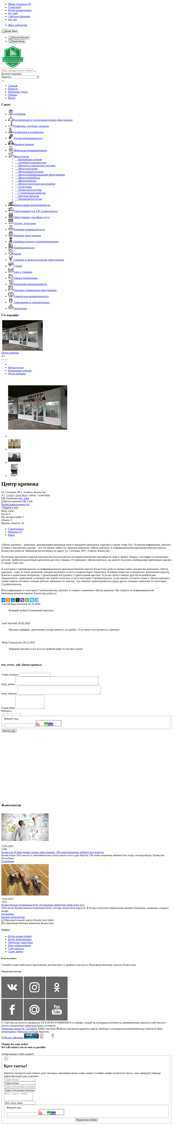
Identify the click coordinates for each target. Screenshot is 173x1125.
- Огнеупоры (23, 186)
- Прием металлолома (28, 189)
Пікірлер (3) (15, 531)
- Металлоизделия (26, 168)
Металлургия (21, 156)
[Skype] (32, 600)
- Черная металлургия (28, 199)
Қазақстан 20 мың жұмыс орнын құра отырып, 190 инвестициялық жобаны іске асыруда (52, 852)
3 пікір (10, 495)
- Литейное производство (30, 162)
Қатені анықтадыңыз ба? (15, 504)
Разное (17, 253)
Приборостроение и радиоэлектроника (36, 241)
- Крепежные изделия (28, 159)
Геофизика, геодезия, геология (31, 126)
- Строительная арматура (30, 192)
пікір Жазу (22, 495)
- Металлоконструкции (29, 171)
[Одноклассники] (8, 600)
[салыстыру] (2, 359)
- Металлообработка (27, 177)
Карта (11, 534)
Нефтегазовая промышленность (32, 205)
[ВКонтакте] (3, 600)
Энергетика (20, 308)
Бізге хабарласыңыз (19, 945)
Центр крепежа (10, 352)
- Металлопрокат (25, 180)
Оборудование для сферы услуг (32, 217)
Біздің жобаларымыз (20, 939)
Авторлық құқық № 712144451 (19, 1028)
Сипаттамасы (16, 528)
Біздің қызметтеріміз (20, 936)
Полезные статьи (18, 91)
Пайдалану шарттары (20, 942)
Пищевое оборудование (27, 235)
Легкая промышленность (28, 138)
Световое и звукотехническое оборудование (39, 259)
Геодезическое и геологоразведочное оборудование (43, 120)
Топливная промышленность (30, 284)
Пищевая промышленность (29, 229)
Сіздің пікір (8, 707)
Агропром (19, 113)
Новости (13, 88)
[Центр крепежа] (37, 436)
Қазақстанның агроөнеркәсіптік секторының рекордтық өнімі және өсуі (42, 904)
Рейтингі (6, 710)
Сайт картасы (16, 948)
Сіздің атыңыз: (9, 674)
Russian (24, 37)
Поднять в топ (10, 507)
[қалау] (6, 359)
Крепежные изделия (19, 370)
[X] (18, 600)
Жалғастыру (9, 731)
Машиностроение (24, 144)
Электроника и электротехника (32, 302)
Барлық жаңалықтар (13, 917)
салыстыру (44, 495)
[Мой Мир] (13, 600)
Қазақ (21, 41)
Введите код (11, 718)
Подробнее (7, 861)
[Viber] (22, 600)
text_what (24, 498)
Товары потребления (26, 278)
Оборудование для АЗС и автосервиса (36, 211)
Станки (18, 265)
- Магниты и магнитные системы (35, 165)
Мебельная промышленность (30, 150)
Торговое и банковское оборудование (35, 290)
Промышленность (24, 247)
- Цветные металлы (27, 196)
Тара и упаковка (23, 272)
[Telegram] (36, 600)
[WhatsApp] (27, 600)
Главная (12, 85)
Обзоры (12, 94)
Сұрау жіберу (15, 951)
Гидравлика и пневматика (29, 132)
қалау (33, 495)
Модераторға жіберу (86, 1120)
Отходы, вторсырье (25, 223)
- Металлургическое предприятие (35, 183)
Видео (11, 97)
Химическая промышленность (31, 296)
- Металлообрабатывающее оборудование (40, 174)
